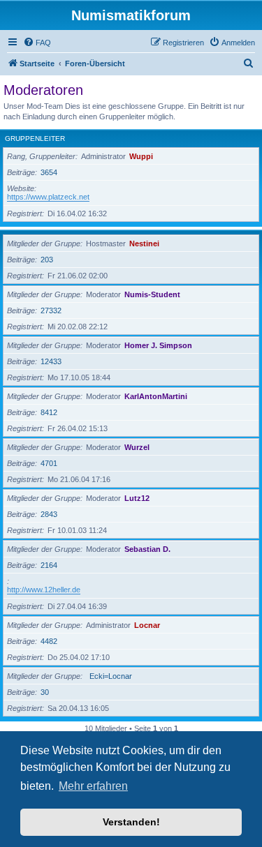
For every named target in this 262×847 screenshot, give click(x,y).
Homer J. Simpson (158, 345)
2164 (49, 565)
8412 (49, 412)
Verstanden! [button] (131, 821)
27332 (51, 310)
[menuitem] (37, 42)
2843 (49, 514)
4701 (49, 463)
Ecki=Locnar (110, 676)
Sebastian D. (147, 549)
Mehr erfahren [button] (93, 786)
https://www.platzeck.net (48, 197)
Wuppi (141, 156)
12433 (51, 361)
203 (47, 259)
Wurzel (137, 447)
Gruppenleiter (35, 138)
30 (45, 692)
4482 (49, 641)
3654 (49, 172)
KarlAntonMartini (155, 396)
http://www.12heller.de (43, 589)
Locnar (147, 625)
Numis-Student (152, 294)
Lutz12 (137, 498)
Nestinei (144, 243)
